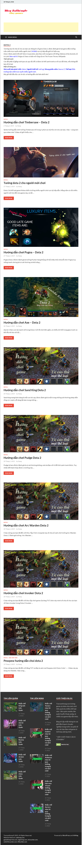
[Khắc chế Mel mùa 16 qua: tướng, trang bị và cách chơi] (36, 781)
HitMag (75, 835)
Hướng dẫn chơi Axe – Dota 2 (22, 322)
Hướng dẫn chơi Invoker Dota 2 (23, 593)
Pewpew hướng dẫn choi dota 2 (23, 660)
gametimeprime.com (10, 840)
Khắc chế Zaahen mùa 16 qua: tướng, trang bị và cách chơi (48, 737)
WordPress (66, 835)
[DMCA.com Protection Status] (62, 745)
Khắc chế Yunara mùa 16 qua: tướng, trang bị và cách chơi (48, 711)
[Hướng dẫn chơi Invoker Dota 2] (41, 569)
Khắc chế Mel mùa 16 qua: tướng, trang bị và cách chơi (48, 787)
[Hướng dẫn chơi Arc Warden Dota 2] (41, 501)
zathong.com (20, 837)
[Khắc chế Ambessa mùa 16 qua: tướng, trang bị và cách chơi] (36, 755)
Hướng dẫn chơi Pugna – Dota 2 (23, 252)
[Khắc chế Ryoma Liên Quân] (10, 738)
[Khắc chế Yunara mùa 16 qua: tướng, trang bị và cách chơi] (36, 704)
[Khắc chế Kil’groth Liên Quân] (10, 704)
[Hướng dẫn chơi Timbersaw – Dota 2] (41, 98)
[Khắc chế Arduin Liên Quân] (10, 755)
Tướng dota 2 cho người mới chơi (24, 183)
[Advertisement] (42, 27)
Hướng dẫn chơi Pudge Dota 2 (22, 457)
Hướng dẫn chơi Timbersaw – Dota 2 (26, 122)
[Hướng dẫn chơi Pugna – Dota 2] (41, 227)
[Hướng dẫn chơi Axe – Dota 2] (41, 297)
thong (19, 126)
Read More (8, 137)
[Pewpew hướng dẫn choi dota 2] (41, 636)
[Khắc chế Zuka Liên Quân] (10, 772)
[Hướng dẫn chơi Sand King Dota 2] (41, 366)
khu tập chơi (13, 657)
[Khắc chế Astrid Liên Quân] (10, 721)
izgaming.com (22, 840)
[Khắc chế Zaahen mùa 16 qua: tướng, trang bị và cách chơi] (36, 729)
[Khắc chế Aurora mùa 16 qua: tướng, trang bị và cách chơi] (36, 805)
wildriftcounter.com (10, 842)
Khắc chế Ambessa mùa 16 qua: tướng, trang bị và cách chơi (48, 763)
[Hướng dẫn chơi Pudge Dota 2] (41, 433)
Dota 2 (6, 119)
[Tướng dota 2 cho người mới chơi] (41, 162)
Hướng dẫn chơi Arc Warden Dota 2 (26, 525)
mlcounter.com (33, 840)
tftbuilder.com (22, 842)
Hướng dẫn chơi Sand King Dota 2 (25, 390)
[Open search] (76, 37)
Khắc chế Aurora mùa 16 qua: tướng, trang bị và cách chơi (48, 812)
